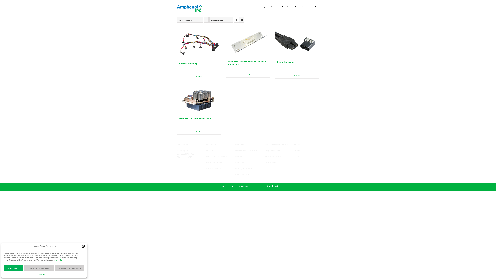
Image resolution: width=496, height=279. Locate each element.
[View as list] (241, 19)
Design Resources (272, 150)
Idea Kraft (273, 186)
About (297, 144)
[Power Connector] (297, 43)
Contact (297, 156)
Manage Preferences (70, 268)
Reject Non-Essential (39, 268)
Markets (239, 144)
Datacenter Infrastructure (246, 150)
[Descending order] (206, 20)
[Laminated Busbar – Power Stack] (199, 99)
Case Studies (270, 162)
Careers (297, 150)
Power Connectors (214, 162)
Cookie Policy (42, 274)
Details (199, 76)
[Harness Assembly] (199, 43)
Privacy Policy (58, 260)
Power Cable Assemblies (216, 156)
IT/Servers (239, 156)
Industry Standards (273, 156)
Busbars (209, 150)
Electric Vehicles (242, 174)
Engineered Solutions (276, 144)
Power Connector (285, 62)
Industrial (239, 162)
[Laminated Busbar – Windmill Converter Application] (248, 42)
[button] (83, 246)
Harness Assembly (188, 63)
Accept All (13, 268)
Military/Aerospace (243, 168)
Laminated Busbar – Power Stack (195, 118)
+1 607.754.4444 (191, 157)
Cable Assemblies (214, 168)
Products (211, 144)
